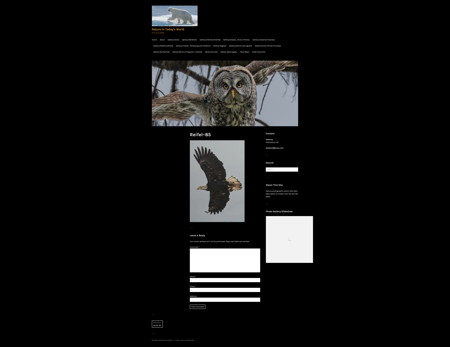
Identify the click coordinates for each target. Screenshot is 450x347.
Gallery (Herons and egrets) (240, 46)
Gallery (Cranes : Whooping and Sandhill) (193, 46)
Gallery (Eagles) (219, 46)
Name (193, 276)
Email (193, 286)
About (162, 40)
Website (193, 296)
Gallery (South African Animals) (268, 46)
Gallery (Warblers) (189, 40)
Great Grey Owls (258, 52)
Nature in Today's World (168, 29)
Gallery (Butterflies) (161, 52)
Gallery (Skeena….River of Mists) (236, 40)
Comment (195, 247)
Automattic (190, 340)
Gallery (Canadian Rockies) (263, 40)
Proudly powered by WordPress (162, 340)
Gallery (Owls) (173, 40)
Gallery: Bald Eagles (228, 52)
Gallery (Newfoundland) (163, 46)
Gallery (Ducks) (211, 52)
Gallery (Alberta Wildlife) (210, 40)
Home (154, 40)
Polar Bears (244, 52)
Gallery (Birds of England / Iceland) (187, 52)
